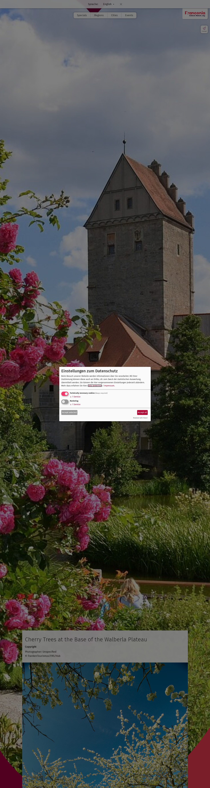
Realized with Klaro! (140, 418)
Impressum (109, 385)
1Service (75, 397)
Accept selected (69, 412)
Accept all (142, 412)
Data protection (95, 385)
